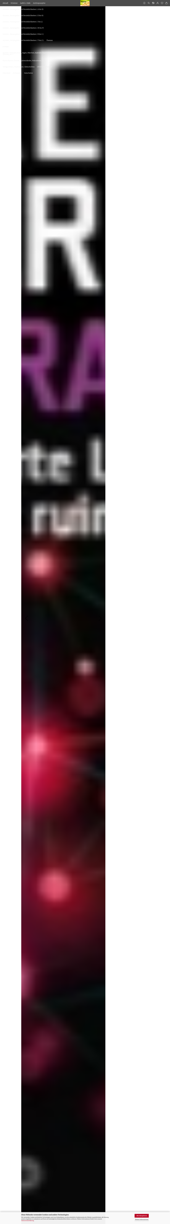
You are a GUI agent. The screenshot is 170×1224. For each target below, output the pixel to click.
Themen (49, 40)
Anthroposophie (39, 3)
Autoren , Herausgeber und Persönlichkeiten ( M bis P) (23, 28)
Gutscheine (28, 73)
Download (6, 73)
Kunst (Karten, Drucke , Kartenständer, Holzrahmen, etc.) (24, 61)
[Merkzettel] (162, 3)
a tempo (6, 47)
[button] (153, 3)
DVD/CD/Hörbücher (44, 67)
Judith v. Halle (25, 3)
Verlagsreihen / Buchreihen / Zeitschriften (19, 67)
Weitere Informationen (141, 1219)
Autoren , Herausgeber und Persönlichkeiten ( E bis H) (23, 15)
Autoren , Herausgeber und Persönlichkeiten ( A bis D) (23, 9)
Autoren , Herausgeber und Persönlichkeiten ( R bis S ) (23, 34)
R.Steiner (14, 3)
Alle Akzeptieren (141, 1216)
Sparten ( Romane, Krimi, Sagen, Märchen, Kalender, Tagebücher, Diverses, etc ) (27, 53)
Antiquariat (17, 73)
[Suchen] (149, 3)
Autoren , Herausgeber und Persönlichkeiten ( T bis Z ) (23, 40)
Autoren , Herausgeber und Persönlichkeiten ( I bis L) (23, 22)
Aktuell (5, 3)
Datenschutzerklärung (27, 1220)
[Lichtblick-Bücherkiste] (85, 3)
